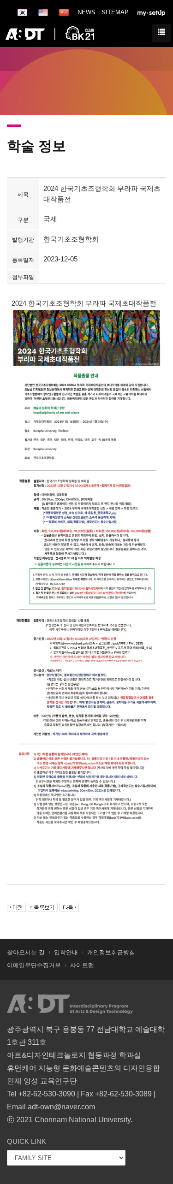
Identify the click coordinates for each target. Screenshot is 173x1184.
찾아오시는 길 (26, 952)
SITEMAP (115, 12)
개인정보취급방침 (111, 952)
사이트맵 (82, 965)
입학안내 (66, 952)
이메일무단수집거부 (34, 965)
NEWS (86, 12)
